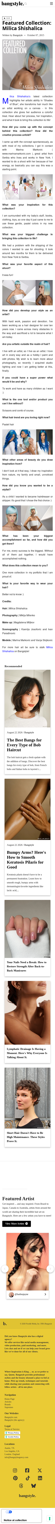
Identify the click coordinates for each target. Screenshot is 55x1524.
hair (8, 18)
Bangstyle (18, 35)
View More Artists (15, 1223)
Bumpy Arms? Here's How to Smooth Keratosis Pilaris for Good (26, 859)
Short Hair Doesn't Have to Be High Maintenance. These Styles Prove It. (26, 1137)
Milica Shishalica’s (21, 96)
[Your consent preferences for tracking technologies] (50, 1519)
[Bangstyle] (13, 4)
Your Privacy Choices (24, 1511)
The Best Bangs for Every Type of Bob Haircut (24, 745)
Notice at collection (15, 1520)
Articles (8, 1402)
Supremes (9, 1407)
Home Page (10, 1399)
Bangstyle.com (11, 1417)
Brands (8, 1404)
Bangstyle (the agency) (14, 1420)
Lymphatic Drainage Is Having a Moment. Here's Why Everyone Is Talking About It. (27, 1053)
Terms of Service (12, 1429)
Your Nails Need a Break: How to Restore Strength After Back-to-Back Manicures (26, 966)
